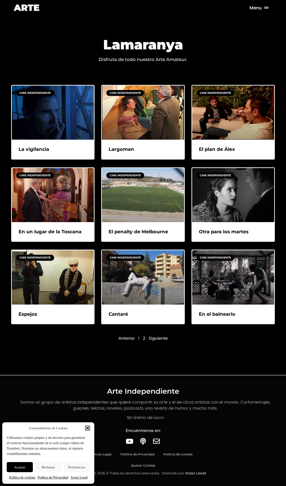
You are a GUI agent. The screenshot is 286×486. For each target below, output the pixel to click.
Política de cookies (22, 477)
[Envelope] (156, 441)
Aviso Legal (79, 477)
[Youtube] (129, 441)
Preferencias (76, 467)
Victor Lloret (195, 473)
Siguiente (158, 338)
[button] (87, 428)
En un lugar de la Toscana (50, 231)
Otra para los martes (223, 231)
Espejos (28, 314)
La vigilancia (34, 149)
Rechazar (48, 467)
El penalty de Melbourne (138, 231)
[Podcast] (143, 441)
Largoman (121, 149)
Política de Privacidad (53, 477)
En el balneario (217, 314)
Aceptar (19, 467)
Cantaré (118, 314)
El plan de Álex (217, 149)
